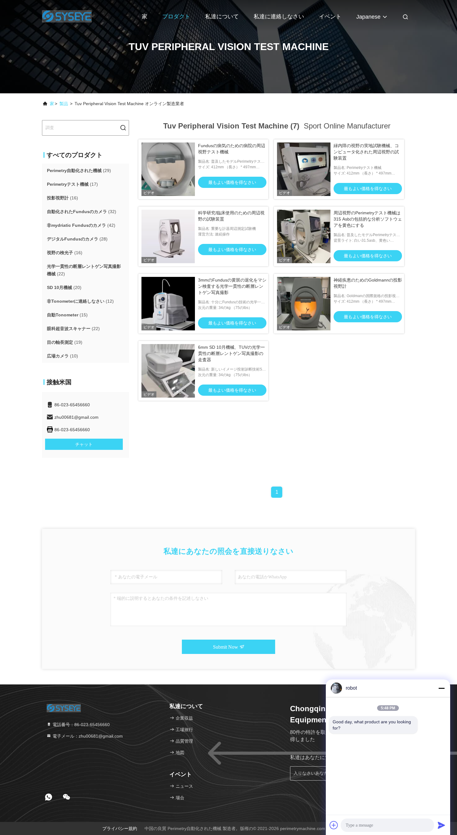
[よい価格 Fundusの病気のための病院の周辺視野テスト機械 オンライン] (168, 169)
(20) (64, 287)
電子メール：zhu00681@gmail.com (87, 736)
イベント (330, 16)
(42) (81, 225)
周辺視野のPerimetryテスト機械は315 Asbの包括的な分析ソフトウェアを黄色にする (368, 219)
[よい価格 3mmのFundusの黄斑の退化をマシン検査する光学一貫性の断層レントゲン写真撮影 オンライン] (168, 303)
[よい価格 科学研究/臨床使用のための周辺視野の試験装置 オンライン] (168, 236)
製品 (63, 103)
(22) (84, 270)
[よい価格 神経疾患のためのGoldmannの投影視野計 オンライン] (303, 303)
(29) (79, 170)
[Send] (441, 825)
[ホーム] (67, 15)
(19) (64, 342)
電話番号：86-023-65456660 (80, 724)
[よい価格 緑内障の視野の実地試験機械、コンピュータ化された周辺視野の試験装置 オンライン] (303, 169)
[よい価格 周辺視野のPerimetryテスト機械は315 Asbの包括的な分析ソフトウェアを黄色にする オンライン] (303, 236)
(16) (62, 197)
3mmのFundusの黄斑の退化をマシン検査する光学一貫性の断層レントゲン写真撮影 (232, 286)
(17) (72, 184)
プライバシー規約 (119, 828)
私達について (222, 16)
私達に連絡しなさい (279, 16)
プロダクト (176, 16)
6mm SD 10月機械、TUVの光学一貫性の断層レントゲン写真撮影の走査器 (231, 353)
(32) (81, 211)
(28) (77, 238)
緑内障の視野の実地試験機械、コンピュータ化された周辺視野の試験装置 (366, 152)
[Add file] (334, 825)
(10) (62, 355)
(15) (67, 314)
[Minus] (441, 688)
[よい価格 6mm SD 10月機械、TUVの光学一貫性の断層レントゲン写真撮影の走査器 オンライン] (168, 371)
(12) (80, 301)
